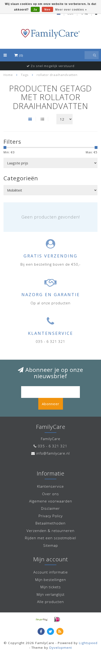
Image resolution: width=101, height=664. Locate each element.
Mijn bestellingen (50, 579)
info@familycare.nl (53, 453)
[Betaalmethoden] (42, 619)
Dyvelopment (60, 647)
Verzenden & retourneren (50, 530)
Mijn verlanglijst (51, 594)
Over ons (50, 493)
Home (8, 75)
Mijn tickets (50, 587)
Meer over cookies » (71, 9)
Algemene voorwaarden (50, 501)
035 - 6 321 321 (52, 446)
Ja (35, 9)
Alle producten (50, 601)
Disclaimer (50, 508)
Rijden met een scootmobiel (50, 538)
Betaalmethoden (50, 523)
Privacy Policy (51, 515)
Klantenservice (50, 486)
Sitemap (50, 545)
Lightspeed (88, 643)
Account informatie (50, 572)
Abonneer (50, 403)
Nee (47, 9)
